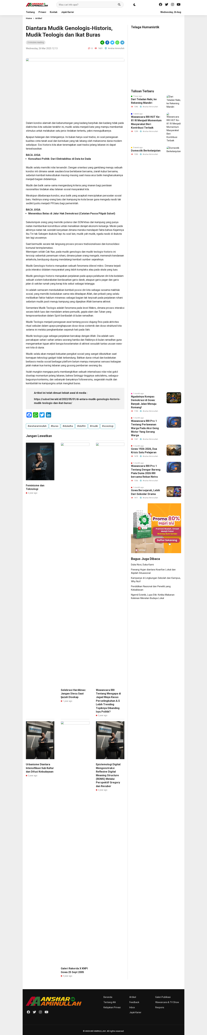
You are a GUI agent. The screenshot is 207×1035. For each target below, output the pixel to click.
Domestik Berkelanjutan (145, 150)
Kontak (53, 12)
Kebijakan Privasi (112, 1007)
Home (29, 18)
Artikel (38, 18)
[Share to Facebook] (107, 42)
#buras (54, 426)
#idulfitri (81, 426)
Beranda (108, 997)
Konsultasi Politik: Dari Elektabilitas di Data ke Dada (59, 158)
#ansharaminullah (37, 426)
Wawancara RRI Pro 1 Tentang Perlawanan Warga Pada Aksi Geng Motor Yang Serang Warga (145, 428)
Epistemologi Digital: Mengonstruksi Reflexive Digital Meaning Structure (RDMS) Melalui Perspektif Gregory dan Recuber (108, 775)
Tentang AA (110, 1002)
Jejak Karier (67, 12)
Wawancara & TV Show (167, 1002)
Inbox (132, 1007)
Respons (159, 1007)
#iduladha (68, 426)
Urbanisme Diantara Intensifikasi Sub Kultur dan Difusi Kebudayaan (40, 768)
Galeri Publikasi (163, 997)
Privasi (42, 12)
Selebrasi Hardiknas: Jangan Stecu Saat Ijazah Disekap (73, 693)
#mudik (94, 426)
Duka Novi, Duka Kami (142, 564)
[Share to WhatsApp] (117, 42)
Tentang (30, 12)
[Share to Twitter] (112, 42)
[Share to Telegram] (122, 42)
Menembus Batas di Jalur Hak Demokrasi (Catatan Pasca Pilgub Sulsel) (71, 213)
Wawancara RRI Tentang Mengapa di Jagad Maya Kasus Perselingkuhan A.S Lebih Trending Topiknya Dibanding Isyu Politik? (108, 700)
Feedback (134, 1002)
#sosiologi (107, 426)
